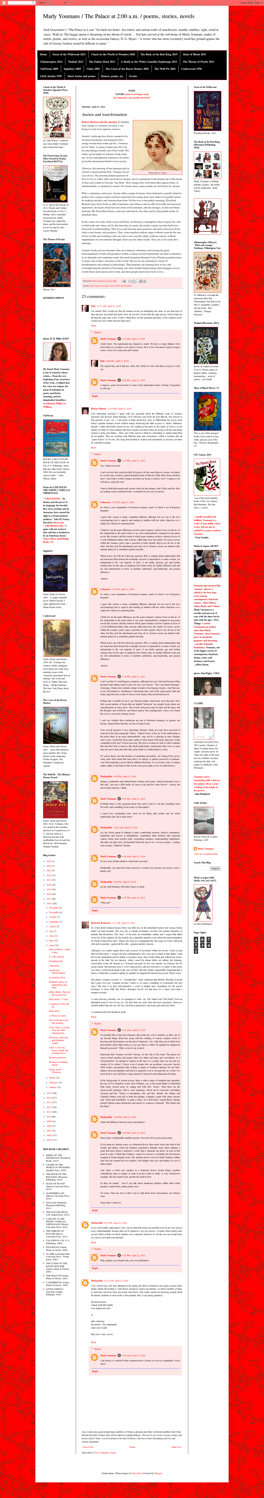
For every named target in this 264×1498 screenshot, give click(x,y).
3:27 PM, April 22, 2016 (133, 897)
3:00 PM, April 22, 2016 (124, 881)
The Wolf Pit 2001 (165, 69)
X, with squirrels (56, 956)
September (54, 921)
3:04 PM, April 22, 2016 (124, 1116)
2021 (49, 879)
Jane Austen (95, 285)
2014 (49, 1097)
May (51, 940)
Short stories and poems (81, 76)
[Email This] (130, 281)
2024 (49, 865)
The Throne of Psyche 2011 (198, 62)
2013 (49, 1102)
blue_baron (137, 1473)
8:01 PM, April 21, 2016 (133, 798)
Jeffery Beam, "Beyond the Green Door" (59, 993)
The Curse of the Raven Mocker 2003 (127, 69)
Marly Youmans (108, 338)
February (53, 1082)
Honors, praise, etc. (112, 76)
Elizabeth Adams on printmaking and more (58, 984)
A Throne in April (57, 1015)
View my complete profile (206, 853)
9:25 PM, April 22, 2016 (133, 1255)
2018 (49, 893)
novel (112, 285)
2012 (49, 1107)
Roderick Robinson (100, 923)
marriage (105, 285)
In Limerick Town (57, 977)
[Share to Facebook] (141, 281)
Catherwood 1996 (191, 69)
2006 (49, 1135)
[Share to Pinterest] (145, 281)
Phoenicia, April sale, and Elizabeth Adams (58, 1040)
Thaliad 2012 (75, 62)
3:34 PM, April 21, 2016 (133, 676)
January (53, 1087)
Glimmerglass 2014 (51, 62)
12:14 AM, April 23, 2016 (116, 1280)
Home (43, 54)
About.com (58, 522)
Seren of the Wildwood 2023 (69, 54)
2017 (49, 898)
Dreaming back (56, 960)
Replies (98, 332)
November (54, 912)
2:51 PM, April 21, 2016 (123, 502)
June (51, 935)
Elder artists (54, 1010)
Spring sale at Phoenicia (55, 1071)
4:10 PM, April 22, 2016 (133, 1132)
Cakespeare (54, 965)
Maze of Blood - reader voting (59, 950)
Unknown (105, 502)
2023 (49, 870)
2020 (49, 884)
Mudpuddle (106, 776)
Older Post (176, 1446)
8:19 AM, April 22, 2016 (133, 856)
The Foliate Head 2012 (102, 62)
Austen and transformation (57, 971)
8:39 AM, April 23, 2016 (133, 1355)
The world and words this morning (59, 1021)
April (52, 945)
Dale (93, 306)
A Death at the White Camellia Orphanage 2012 (149, 62)
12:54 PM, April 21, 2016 (119, 408)
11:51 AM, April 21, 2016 (109, 305)
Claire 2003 (93, 69)
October (53, 916)
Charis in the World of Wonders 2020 (113, 54)
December (54, 907)
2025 (49, 861)
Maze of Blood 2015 (194, 54)
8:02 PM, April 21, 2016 (133, 380)
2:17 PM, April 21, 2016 (133, 460)
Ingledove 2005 (72, 69)
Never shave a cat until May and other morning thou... (59, 1030)
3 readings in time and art (59, 1005)
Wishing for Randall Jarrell (58, 1063)
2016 (49, 903)
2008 (49, 1125)
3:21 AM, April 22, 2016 (123, 922)
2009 (49, 1121)
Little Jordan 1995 (51, 76)
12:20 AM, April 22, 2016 (125, 827)
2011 (49, 1111)
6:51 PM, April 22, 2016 (115, 1222)
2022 (49, 875)
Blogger (158, 1473)
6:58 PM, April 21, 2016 (124, 776)
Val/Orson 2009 (49, 69)
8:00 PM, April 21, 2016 (117, 360)
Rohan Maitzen (98, 408)
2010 (49, 1116)
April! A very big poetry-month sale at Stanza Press (58, 1050)
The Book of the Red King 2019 (159, 54)
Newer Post (88, 1446)
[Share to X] (137, 281)
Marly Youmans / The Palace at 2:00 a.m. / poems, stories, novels (119, 16)
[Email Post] (123, 281)
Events (133, 76)
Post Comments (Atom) (105, 1452)
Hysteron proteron (57, 1057)
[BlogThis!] (134, 281)
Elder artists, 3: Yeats (58, 999)
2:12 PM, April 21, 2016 (133, 338)
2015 (49, 1093)
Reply (93, 325)
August (53, 926)
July (51, 931)
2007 (49, 1130)
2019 (49, 889)
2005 (49, 1139)
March (52, 1077)
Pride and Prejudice (124, 285)
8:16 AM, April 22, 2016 (133, 1030)
